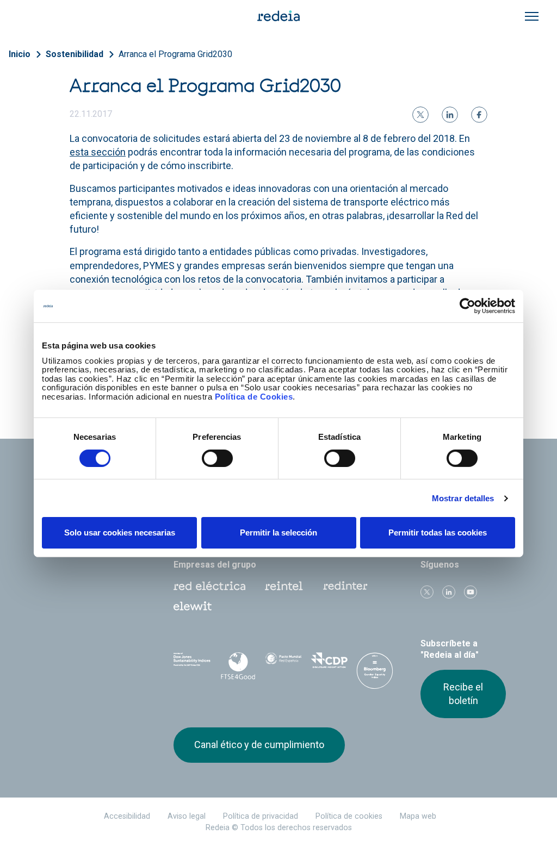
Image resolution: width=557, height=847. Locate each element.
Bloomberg (374, 674)
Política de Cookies (254, 396)
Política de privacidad (260, 816)
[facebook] (479, 115)
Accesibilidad (127, 816)
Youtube (470, 592)
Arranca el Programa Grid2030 (175, 54)
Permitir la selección (278, 532)
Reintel (284, 586)
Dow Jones (192, 664)
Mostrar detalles (463, 498)
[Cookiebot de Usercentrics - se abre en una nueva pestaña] (467, 306)
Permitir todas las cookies (437, 532)
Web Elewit (193, 606)
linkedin (448, 592)
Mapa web (418, 816)
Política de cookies (348, 816)
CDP (329, 663)
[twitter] (420, 115)
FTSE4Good (237, 666)
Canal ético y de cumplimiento (259, 744)
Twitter (427, 592)
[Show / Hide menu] (531, 16)
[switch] (217, 458)
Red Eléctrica (209, 586)
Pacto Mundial (283, 664)
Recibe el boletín (463, 693)
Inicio (19, 54)
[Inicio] (278, 15)
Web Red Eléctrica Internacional (345, 586)
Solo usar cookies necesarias (119, 532)
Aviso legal (187, 816)
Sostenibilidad (74, 54)
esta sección (98, 152)
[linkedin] (450, 115)
